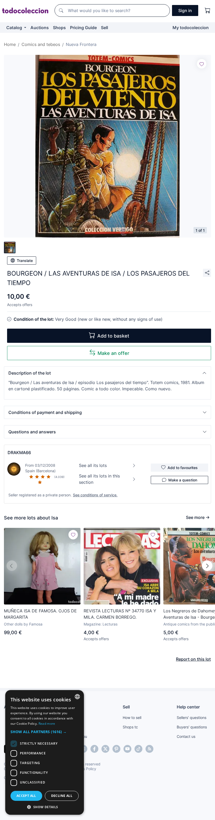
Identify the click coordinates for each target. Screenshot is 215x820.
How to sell (132, 717)
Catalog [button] (14, 27)
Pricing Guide (83, 27)
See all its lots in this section (99, 479)
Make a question (182, 480)
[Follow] (201, 64)
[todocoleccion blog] (149, 749)
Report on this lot (193, 659)
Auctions (39, 27)
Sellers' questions (191, 717)
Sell (104, 27)
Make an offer (113, 353)
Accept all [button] (26, 795)
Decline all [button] (61, 795)
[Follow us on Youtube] (127, 749)
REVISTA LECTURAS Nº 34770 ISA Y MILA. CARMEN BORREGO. (120, 614)
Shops (59, 27)
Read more (47, 723)
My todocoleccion (191, 27)
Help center (188, 706)
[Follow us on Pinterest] (116, 749)
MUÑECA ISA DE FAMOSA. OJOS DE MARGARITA (40, 614)
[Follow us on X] (105, 749)
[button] (107, 373)
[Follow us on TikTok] (138, 749)
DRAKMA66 (19, 452)
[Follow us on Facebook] (94, 749)
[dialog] (44, 752)
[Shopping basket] (208, 10)
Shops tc (130, 727)
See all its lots (93, 465)
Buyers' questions (192, 727)
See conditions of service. (95, 495)
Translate (25, 260)
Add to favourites (183, 467)
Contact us (186, 736)
